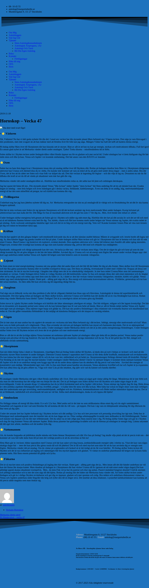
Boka (11, 53)
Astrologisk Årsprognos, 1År (28, 45)
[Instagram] (87, 32)
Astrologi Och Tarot (24, 48)
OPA (11, 64)
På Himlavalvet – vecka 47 (12, 517)
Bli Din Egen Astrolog (25, 51)
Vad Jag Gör (14, 38)
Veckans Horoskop (14, 510)
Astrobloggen (15, 35)
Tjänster (12, 40)
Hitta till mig (14, 61)
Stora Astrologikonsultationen (28, 43)
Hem (11, 66)
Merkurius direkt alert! (10, 515)
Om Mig (13, 32)
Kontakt (12, 56)
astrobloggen (9, 505)
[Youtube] (79, 32)
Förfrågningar (21, 59)
